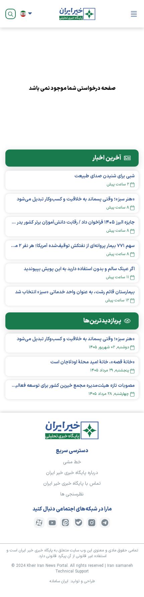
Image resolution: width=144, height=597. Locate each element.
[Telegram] (104, 522)
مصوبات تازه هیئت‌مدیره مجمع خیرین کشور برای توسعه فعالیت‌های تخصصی (72, 385)
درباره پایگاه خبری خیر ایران (72, 472)
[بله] (78, 522)
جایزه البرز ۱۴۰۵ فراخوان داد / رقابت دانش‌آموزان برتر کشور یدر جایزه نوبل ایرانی (72, 222)
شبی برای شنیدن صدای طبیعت (104, 176)
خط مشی (72, 462)
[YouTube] (52, 522)
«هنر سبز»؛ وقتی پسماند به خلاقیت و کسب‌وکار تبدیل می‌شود (76, 199)
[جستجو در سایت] (10, 14)
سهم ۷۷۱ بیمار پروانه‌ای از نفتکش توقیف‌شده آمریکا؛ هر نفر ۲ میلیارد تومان (72, 245)
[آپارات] (39, 522)
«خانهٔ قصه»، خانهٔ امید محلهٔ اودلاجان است (92, 362)
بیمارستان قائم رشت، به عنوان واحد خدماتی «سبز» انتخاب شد (75, 292)
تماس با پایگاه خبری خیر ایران (72, 483)
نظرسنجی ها (72, 494)
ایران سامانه (59, 581)
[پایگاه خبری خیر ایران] (77, 13)
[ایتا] (65, 522)
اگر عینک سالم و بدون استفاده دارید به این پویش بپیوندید (79, 269)
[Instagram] (91, 522)
